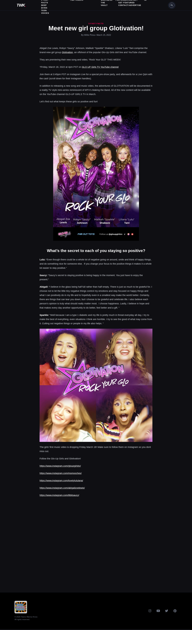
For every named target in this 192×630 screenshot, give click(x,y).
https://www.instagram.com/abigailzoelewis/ (62, 488)
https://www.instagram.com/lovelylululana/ (61, 480)
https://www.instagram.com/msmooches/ (61, 473)
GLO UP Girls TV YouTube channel (100, 67)
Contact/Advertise (129, 5)
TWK (21, 5)
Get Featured (126, 3)
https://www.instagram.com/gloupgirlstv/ (60, 466)
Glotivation (67, 52)
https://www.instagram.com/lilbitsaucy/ (59, 495)
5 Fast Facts (96, 24)
